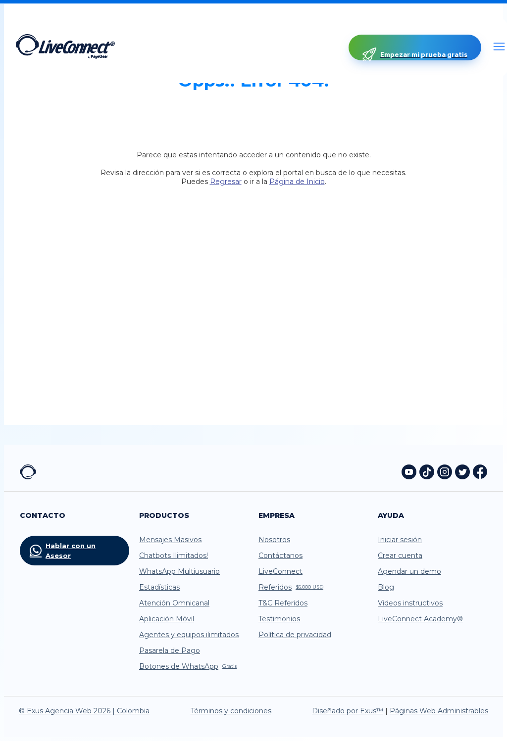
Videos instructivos (410, 603)
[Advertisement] (253, 283)
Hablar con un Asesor (71, 550)
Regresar (226, 181)
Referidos (290, 587)
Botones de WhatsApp (188, 666)
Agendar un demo (409, 571)
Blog (386, 587)
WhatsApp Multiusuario (179, 571)
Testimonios (279, 618)
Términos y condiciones (231, 710)
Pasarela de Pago (169, 650)
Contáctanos (280, 555)
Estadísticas (159, 587)
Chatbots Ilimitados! (173, 555)
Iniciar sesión (400, 539)
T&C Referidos (282, 603)
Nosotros (274, 539)
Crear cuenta (400, 555)
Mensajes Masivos (170, 539)
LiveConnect (280, 571)
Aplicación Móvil (166, 618)
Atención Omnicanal (174, 603)
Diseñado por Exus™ (347, 710)
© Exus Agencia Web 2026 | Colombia (84, 710)
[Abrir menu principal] (499, 47)
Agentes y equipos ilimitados (189, 634)
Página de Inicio (297, 181)
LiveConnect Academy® (420, 618)
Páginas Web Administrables (439, 710)
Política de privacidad (294, 634)
